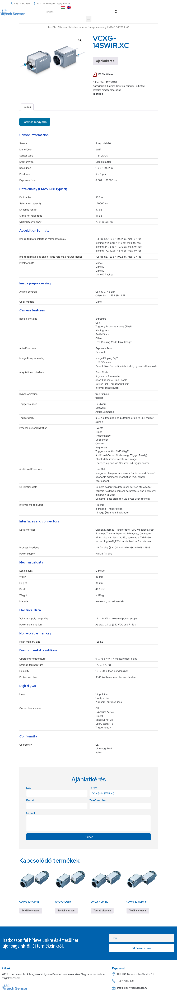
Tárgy (93, 788)
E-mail (30, 800)
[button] (88, 19)
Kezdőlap (52, 27)
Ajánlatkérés (105, 61)
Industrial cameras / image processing (87, 27)
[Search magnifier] (116, 11)
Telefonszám (97, 800)
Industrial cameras (125, 86)
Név (28, 788)
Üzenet (30, 813)
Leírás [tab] (27, 107)
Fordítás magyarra (35, 122)
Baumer (63, 27)
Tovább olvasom (30, 910)
